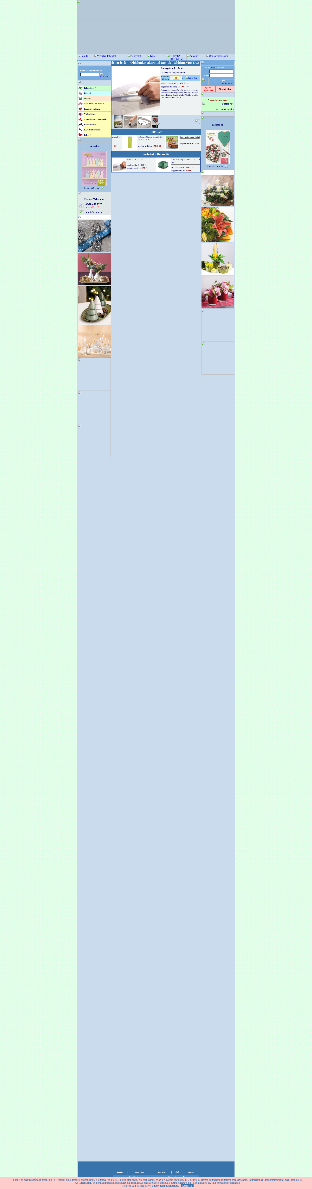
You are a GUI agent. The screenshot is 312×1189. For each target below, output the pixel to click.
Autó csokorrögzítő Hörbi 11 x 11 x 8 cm (185, 160)
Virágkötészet (90, 114)
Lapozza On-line (91, 188)
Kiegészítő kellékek (92, 108)
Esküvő (87, 135)
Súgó (177, 1172)
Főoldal (120, 1172)
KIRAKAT (156, 132)
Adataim (191, 1172)
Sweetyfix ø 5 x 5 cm (135, 159)
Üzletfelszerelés (90, 124)
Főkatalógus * (90, 88)
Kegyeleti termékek (92, 129)
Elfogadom (187, 1186)
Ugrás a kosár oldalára (224, 109)
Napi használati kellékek (94, 103)
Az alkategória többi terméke (156, 154)
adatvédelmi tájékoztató (165, 1185)
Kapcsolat (162, 1172)
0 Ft (231, 103)
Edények (87, 93)
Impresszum (139, 1172)
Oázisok (87, 98)
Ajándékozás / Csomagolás (95, 119)
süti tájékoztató (140, 1185)
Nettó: (226, 103)
